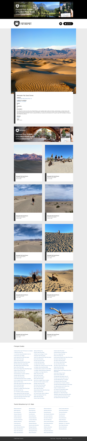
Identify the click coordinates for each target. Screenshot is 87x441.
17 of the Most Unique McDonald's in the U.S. (22, 354)
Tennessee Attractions (63, 412)
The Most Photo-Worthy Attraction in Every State (63, 384)
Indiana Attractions (32, 412)
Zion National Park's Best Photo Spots (61, 397)
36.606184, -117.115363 (21, 101)
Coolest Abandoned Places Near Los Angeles (22, 378)
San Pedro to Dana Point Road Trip (60, 365)
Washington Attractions (63, 421)
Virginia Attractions (62, 419)
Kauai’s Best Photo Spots (38, 358)
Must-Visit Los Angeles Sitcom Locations (41, 380)
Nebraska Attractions (48, 410)
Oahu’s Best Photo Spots (38, 388)
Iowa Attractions (32, 414)
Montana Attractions (47, 408)
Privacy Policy (58, 438)
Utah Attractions (62, 415)
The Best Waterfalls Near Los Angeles (61, 379)
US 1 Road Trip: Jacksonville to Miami (61, 389)
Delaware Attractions (18, 421)
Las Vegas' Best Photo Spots (39, 363)
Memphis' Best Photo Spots (39, 376)
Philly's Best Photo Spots (38, 396)
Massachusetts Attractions (34, 425)
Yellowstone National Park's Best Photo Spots (62, 394)
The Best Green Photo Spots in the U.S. (61, 377)
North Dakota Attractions (48, 423)
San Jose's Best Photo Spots (59, 363)
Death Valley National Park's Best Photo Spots (22, 383)
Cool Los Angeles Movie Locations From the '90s (23, 380)
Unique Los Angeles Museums (59, 387)
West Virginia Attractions (63, 425)
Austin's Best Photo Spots (18, 360)
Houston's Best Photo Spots (39, 352)
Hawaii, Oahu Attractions (18, 432)
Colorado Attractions (17, 417)
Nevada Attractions (47, 412)
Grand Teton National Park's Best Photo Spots (22, 394)
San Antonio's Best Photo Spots (60, 358)
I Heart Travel (52, 438)
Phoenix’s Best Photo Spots (39, 398)
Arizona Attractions (17, 412)
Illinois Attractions (32, 410)
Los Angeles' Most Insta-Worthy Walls (41, 367)
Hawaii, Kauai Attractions (18, 428)
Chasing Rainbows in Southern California (21, 373)
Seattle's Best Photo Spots (59, 367)
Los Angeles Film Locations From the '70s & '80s (43, 365)
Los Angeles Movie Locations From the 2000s (42, 368)
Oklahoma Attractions (48, 427)
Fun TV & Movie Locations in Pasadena (21, 391)
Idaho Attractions (32, 408)
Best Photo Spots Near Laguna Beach (21, 363)
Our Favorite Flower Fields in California (41, 393)
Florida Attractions (17, 423)
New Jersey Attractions (48, 415)
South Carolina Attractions (64, 408)
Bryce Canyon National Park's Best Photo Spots (23, 368)
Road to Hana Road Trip (58, 355)
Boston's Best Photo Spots (19, 367)
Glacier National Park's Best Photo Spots (21, 393)
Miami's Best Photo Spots (38, 378)
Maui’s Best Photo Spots (38, 375)
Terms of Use (64, 438)
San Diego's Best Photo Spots (59, 360)
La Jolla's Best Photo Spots (39, 362)
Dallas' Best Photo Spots (18, 381)
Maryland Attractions (33, 423)
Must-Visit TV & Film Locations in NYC (41, 381)
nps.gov (18, 117)
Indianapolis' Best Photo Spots (39, 355)
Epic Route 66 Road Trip (18, 390)
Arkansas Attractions (18, 414)
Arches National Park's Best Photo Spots (21, 357)
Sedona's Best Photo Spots (59, 368)
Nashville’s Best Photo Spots (39, 383)
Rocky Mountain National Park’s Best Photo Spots (63, 357)
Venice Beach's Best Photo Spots (60, 391)
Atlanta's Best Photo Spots (19, 358)
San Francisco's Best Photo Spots (60, 362)
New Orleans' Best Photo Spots (40, 385)
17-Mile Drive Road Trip (18, 352)
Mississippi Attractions (33, 430)
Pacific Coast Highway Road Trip (40, 394)
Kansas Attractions (32, 415)
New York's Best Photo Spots (39, 386)
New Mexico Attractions (48, 417)
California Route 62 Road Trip (19, 370)
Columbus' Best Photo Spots (19, 376)
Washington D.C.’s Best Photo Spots (60, 392)
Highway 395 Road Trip (38, 350)
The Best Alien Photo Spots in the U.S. (61, 376)
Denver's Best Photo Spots (19, 385)
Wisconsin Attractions (63, 427)
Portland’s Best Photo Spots (59, 350)
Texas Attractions (62, 414)
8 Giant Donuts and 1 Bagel (19, 355)
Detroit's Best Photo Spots (19, 386)
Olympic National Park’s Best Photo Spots (41, 390)
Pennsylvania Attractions (48, 430)
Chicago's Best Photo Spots (19, 375)
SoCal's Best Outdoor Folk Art (59, 373)
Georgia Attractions (17, 425)
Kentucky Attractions (33, 417)
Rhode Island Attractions (48, 432)
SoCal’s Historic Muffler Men (59, 374)
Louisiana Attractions (33, 419)
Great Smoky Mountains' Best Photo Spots (22, 396)
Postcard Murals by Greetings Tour (60, 352)
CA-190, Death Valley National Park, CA (24, 98)
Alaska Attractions (17, 410)
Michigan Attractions (32, 427)
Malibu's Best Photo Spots (39, 373)
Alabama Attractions (17, 408)
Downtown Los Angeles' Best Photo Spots (21, 388)
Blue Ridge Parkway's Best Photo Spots (21, 365)
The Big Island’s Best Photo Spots (60, 381)
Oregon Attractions (47, 428)
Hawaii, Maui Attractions (18, 430)
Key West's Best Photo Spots (39, 360)
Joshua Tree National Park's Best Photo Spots (42, 357)
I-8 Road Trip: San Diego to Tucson (40, 354)
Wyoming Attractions (63, 428)
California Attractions (18, 415)
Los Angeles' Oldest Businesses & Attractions (42, 370)
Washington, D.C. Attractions (64, 423)
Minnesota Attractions (33, 428)
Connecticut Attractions (18, 419)
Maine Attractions (32, 421)
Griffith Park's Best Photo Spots (20, 398)
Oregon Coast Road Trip (38, 391)
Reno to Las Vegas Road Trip (59, 354)
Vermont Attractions (62, 417)
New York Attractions (48, 419)
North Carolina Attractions (49, 421)
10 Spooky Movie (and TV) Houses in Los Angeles (23, 350)
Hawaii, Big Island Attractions (19, 427)
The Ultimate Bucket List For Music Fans (61, 386)
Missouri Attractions (32, 432)
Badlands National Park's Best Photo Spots (22, 362)
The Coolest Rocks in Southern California (61, 382)
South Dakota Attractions (63, 410)
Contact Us (70, 438)
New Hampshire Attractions (49, 414)
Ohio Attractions (47, 425)
